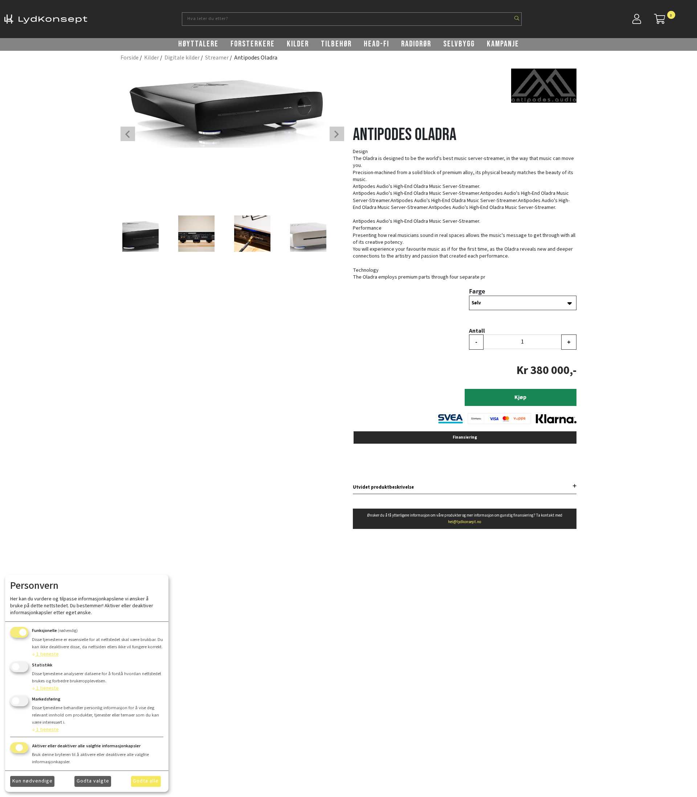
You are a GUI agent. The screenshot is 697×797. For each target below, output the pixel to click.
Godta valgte (93, 781)
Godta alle (146, 781)
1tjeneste (45, 654)
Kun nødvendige (32, 781)
